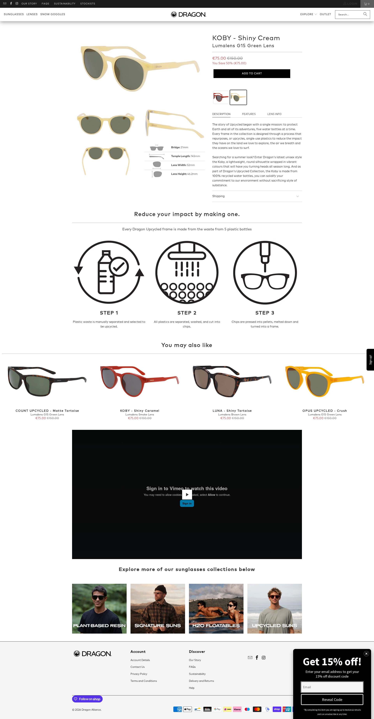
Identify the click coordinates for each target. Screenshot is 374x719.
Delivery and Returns (201, 681)
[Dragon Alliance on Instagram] (17, 4)
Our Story (29, 4)
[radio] (221, 97)
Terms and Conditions (144, 681)
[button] (308, 14)
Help (191, 688)
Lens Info (274, 114)
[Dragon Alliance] (188, 15)
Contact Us (138, 667)
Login (351, 4)
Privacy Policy (139, 674)
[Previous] (11, 390)
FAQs (45, 4)
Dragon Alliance (91, 710)
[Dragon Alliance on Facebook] (10, 4)
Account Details (140, 660)
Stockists (87, 4)
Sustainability (65, 4)
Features (249, 114)
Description (221, 114)
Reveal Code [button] (332, 699)
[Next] (363, 390)
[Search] (365, 14)
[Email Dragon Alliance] (4, 4)
